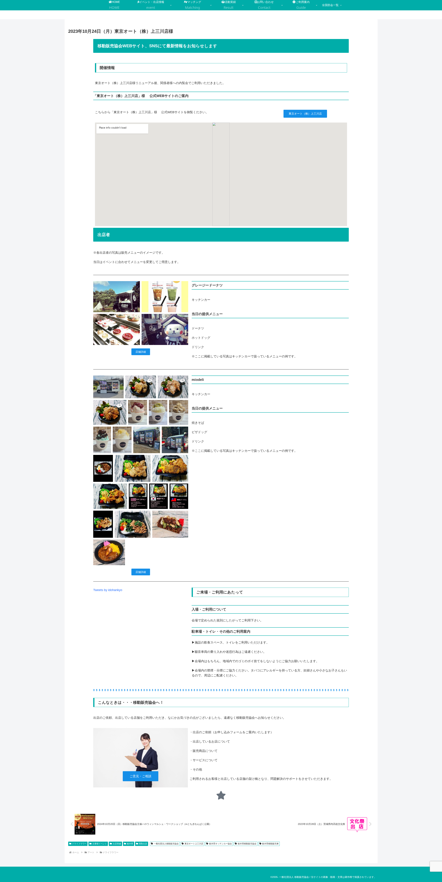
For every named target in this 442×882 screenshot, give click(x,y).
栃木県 (130, 843)
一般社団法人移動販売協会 (166, 843)
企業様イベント (99, 843)
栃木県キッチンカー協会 (220, 843)
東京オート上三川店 (194, 843)
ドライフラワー (79, 843)
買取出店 (143, 843)
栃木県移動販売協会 (247, 843)
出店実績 (117, 843)
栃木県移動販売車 (270, 843)
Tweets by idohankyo (107, 590)
